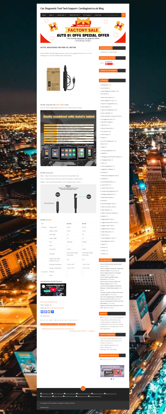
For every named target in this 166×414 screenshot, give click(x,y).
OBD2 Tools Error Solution (108, 213)
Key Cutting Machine (107, 182)
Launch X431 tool (106, 188)
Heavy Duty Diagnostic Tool (109, 175)
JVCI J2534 (104, 94)
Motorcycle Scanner (107, 197)
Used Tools (98, 15)
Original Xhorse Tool (107, 228)
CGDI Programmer (106, 166)
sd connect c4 (105, 131)
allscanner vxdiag (106, 122)
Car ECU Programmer (107, 141)
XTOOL (103, 250)
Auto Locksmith (105, 113)
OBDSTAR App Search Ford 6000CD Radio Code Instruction (56, 329)
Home (44, 15)
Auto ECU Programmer (107, 103)
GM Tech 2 (104, 125)
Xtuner (103, 137)
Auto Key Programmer (107, 110)
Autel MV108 (87, 53)
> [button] (122, 370)
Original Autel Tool (106, 219)
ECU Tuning (86, 15)
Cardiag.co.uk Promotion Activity (110, 157)
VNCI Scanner (105, 134)
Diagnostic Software (107, 169)
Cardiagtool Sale (106, 160)
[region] (83, 30)
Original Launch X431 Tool (108, 222)
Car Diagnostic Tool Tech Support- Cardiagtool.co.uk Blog (72, 8)
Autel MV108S (71, 324)
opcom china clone (106, 128)
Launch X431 (61, 15)
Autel (50, 15)
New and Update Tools (107, 203)
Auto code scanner (106, 97)
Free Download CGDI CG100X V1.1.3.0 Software (82, 331)
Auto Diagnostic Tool (107, 100)
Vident (103, 244)
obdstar (103, 216)
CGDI (102, 163)
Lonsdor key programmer (108, 191)
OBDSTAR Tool (74, 15)
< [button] (102, 370)
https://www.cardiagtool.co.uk (48, 302)
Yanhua (103, 254)
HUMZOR (104, 179)
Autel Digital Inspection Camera (49, 324)
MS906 (43, 108)
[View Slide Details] (83, 30)
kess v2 (103, 144)
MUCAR (103, 200)
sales (51, 320)
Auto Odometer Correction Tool (110, 116)
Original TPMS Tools (107, 225)
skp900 (103, 153)
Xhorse (103, 247)
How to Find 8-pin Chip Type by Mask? (111, 264)
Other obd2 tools (106, 232)
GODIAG (103, 172)
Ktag (102, 147)
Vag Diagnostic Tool (107, 241)
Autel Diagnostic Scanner (62, 320)
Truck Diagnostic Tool (107, 238)
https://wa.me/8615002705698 (55, 308)
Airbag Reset (105, 85)
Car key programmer (107, 150)
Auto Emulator (105, 107)
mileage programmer (107, 194)
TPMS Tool (104, 235)
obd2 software (105, 210)
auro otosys (104, 88)
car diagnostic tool (106, 119)
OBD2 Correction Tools (108, 207)
